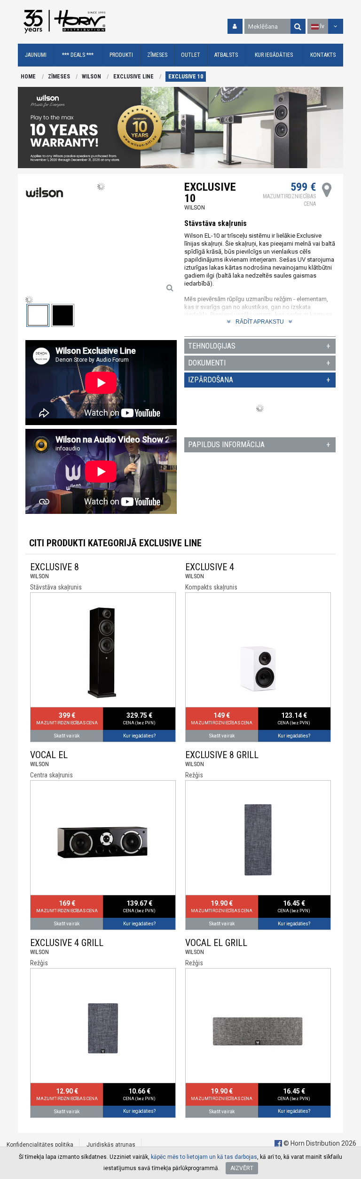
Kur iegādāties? (139, 735)
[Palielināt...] (170, 287)
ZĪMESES (59, 76)
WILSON (91, 76)
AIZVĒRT (241, 1168)
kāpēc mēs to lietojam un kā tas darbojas (204, 1157)
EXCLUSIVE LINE (133, 76)
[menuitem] (36, 55)
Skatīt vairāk (66, 735)
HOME (28, 76)
